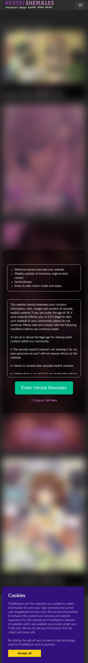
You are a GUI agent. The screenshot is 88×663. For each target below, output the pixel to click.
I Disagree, (44, 400)
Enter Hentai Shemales (44, 387)
